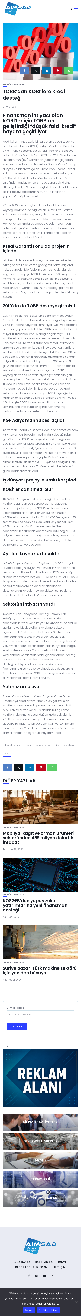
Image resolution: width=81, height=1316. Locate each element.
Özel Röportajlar (40, 1198)
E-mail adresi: (16, 1008)
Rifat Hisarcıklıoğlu (65, 744)
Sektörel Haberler (13, 85)
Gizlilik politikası (48, 1310)
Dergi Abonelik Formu (32, 1267)
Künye (62, 1262)
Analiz (41, 1160)
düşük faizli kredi (13, 744)
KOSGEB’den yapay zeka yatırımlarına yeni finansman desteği (35, 905)
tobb (7, 753)
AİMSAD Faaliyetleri (40, 1122)
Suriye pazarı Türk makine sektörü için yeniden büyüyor (40, 970)
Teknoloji (40, 1179)
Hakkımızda (44, 1262)
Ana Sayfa (22, 1262)
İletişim (60, 1267)
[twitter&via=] (35, 70)
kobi (29, 744)
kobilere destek (43, 744)
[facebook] (24, 70)
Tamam (29, 1310)
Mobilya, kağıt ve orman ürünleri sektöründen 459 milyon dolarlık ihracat (38, 837)
